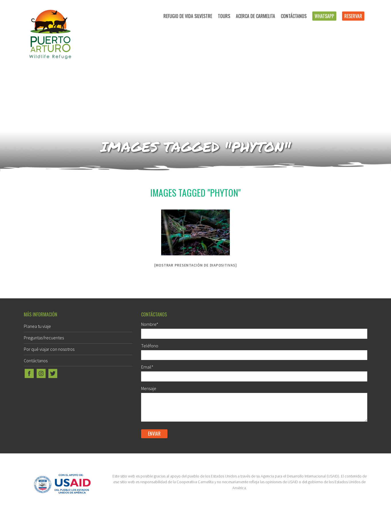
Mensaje (148, 388)
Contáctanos (294, 16)
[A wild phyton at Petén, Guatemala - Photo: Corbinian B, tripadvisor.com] (195, 232)
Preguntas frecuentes (44, 337)
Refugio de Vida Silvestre (187, 16)
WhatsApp (324, 16)
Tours (224, 16)
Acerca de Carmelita (255, 16)
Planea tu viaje (37, 326)
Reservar (353, 16)
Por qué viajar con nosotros (49, 349)
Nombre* (149, 324)
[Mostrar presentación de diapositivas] (195, 265)
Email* (147, 367)
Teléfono (149, 346)
